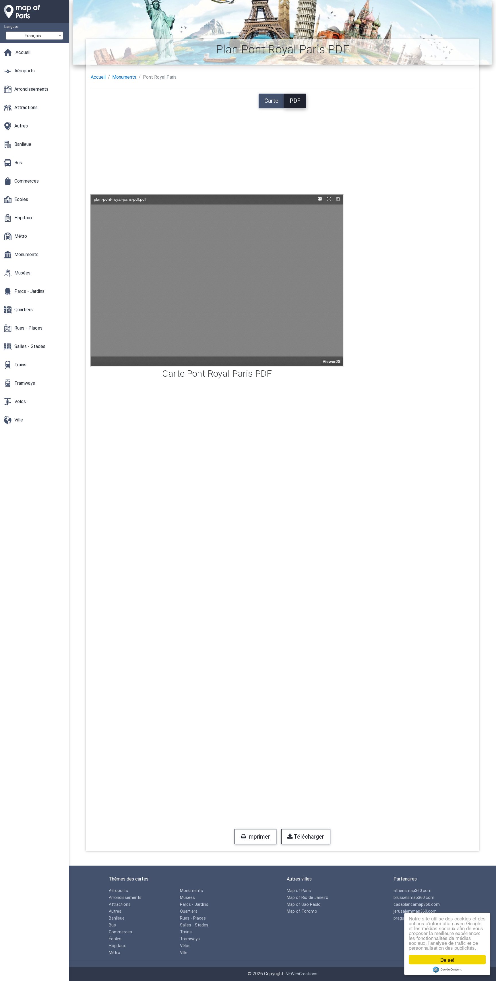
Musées (187, 897)
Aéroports (118, 890)
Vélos (185, 945)
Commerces (120, 932)
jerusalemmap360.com (415, 911)
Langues (11, 26)
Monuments (124, 77)
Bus (112, 925)
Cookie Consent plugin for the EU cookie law (447, 969)
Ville (183, 952)
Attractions (120, 904)
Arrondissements (125, 897)
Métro (114, 952)
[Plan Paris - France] (34, 20)
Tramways (190, 939)
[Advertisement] (282, 148)
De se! (447, 959)
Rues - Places (193, 918)
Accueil (98, 77)
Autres (115, 911)
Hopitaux (117, 945)
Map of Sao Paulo (304, 904)
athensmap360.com (412, 890)
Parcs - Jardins (194, 904)
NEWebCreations (301, 974)
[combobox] (34, 36)
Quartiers (188, 911)
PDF (295, 100)
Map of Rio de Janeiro (307, 897)
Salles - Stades (194, 925)
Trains (186, 932)
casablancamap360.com (417, 904)
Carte (271, 100)
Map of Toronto (302, 911)
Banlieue (117, 918)
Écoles (115, 939)
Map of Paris (299, 890)
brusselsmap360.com (414, 897)
